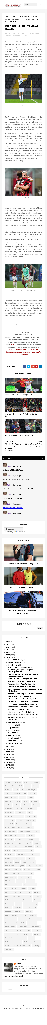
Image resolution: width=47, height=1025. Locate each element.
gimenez (17, 847)
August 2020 (13, 725)
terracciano (18, 930)
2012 (8, 765)
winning (36, 946)
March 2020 (13, 738)
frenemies (9, 843)
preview (28, 17)
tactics (7, 930)
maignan (38, 866)
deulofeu (20, 17)
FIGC (13, 786)
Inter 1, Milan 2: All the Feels (19, 696)
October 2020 (14, 665)
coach (20, 816)
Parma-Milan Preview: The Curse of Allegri (21, 435)
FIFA (6, 786)
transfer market (10, 938)
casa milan (19, 809)
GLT (20, 786)
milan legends (10, 877)
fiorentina (9, 839)
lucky (29, 866)
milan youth (9, 881)
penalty (36, 892)
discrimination (10, 831)
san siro (22, 919)
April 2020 (12, 736)
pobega (28, 896)
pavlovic (27, 892)
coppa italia (9, 820)
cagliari (8, 805)
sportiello (32, 923)
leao (24, 862)
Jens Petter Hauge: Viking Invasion (22, 704)
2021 (8, 655)
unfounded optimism (13, 942)
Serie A (34, 17)
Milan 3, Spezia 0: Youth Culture (21, 712)
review (29, 911)
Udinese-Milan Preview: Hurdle (20, 667)
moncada (8, 885)
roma (24, 915)
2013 (8, 762)
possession (15, 900)
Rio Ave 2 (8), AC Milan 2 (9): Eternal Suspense (22, 718)
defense (19, 824)
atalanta (8, 801)
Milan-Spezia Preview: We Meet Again (23, 715)
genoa (7, 847)
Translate (21, 532)
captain (36, 805)
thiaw (28, 930)
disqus (42, 458)
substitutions (10, 926)
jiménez (30, 858)
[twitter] (23, 1005)
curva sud (9, 824)
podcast (37, 896)
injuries (7, 858)
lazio (17, 862)
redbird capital (30, 907)
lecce (32, 862)
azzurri (17, 801)
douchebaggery (25, 831)
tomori (7, 934)
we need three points (19, 19)
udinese (8, 19)
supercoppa (22, 926)
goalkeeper (28, 847)
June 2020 (12, 730)
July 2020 (12, 728)
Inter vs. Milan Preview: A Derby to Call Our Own (21, 415)
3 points (18, 782)
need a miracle (10, 888)
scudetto (8, 923)
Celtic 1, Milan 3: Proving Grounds (21, 687)
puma (26, 904)
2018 (8, 749)
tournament (26, 934)
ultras (31, 938)
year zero (8, 949)
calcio (16, 805)
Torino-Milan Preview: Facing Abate (23, 564)
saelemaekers (10, 919)
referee (8, 911)
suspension (35, 926)
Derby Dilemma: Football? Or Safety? (23, 701)
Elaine (18, 964)
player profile (16, 896)
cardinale (8, 809)
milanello (20, 881)
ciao (29, 812)
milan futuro (28, 873)
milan (7, 873)
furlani (28, 843)
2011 (8, 768)
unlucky (27, 942)
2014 (8, 760)
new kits (23, 888)
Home (7, 17)
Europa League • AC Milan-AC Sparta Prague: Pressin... (23, 675)
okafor (7, 892)
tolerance (36, 930)
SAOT (35, 786)
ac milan (13, 17)
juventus (8, 862)
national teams (29, 885)
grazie (38, 847)
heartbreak (9, 854)
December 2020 (15, 660)
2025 (8, 644)
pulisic (18, 904)
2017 (8, 752)
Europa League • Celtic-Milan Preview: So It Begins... (25, 690)
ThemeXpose (14, 1008)
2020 (8, 657)
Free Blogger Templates (27, 1008)
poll (6, 900)
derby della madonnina (13, 828)
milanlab (30, 881)
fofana (18, 839)
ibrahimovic (35, 854)
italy (22, 858)
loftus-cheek (10, 866)
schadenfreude (34, 919)
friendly (19, 843)
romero (33, 915)
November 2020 (15, 662)
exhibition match (11, 835)
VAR (6, 793)
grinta (7, 850)
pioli (6, 896)
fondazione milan (31, 839)
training (37, 934)
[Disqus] (23, 489)
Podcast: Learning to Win (18, 709)
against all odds (11, 797)
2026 (8, 642)
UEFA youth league (29, 790)
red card (17, 907)
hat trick (29, 850)
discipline (29, 828)
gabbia (36, 843)
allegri (22, 797)
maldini (7, 869)
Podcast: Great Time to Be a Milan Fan (24, 684)
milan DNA (16, 873)
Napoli (27, 786)
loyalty (21, 866)
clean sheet (9, 816)
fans (22, 835)
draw (36, 831)
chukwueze (20, 812)
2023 (8, 650)
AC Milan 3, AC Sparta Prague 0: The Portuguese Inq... (23, 671)
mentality (17, 869)
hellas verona (22, 854)
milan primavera (24, 877)
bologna (34, 801)
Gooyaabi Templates (23, 1011)
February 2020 (14, 741)
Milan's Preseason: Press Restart (23, 587)
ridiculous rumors (11, 915)
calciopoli (26, 805)
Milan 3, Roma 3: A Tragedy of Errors (22, 679)
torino (16, 934)
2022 (8, 652)
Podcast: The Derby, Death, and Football (25, 694)
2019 (8, 747)
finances (31, 835)
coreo (19, 820)
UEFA (16, 790)
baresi (25, 801)
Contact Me (8, 989)
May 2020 (12, 733)
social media (20, 923)
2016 (8, 755)
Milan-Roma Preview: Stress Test (21, 681)
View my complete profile (14, 976)
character (8, 812)
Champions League (31, 782)
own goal (17, 892)
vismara (36, 942)
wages (7, 946)
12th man (8, 782)
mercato (27, 869)
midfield (37, 869)
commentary (31, 816)
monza (18, 885)
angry (31, 797)
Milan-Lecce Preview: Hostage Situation (20, 395)
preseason (26, 900)
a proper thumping (19, 793)
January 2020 (14, 743)
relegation (19, 911)
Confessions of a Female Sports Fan (23, 707)
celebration (31, 809)
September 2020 (15, 722)
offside (32, 888)
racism (7, 907)
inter (15, 858)
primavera (9, 904)
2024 (8, 647)
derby (28, 824)
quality (34, 904)
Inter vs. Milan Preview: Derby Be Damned (25, 699)
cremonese (30, 820)
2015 (8, 757)
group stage (17, 850)
